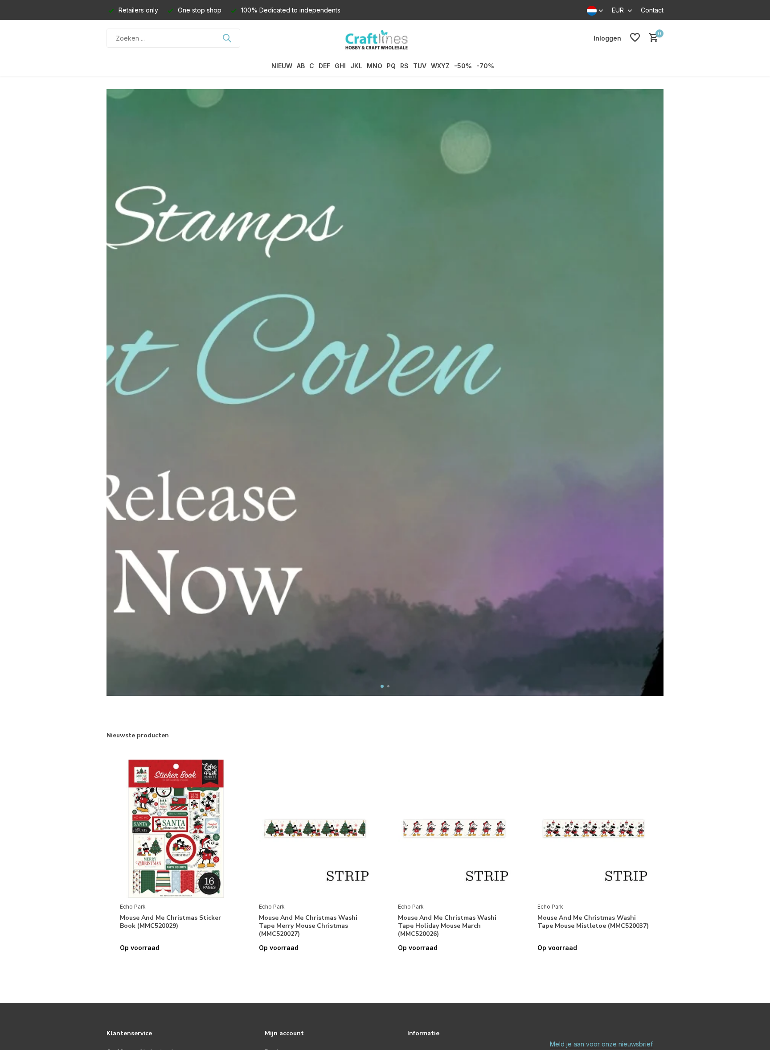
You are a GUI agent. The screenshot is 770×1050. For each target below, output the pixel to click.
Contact (652, 10)
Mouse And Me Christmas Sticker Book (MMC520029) (170, 922)
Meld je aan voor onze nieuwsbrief (601, 1044)
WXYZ (440, 66)
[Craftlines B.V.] (385, 38)
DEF (324, 66)
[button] (382, 686)
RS (404, 66)
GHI (340, 66)
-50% (463, 66)
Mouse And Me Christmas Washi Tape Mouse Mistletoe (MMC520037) (593, 922)
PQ (391, 66)
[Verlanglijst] (635, 38)
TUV (419, 66)
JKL (356, 66)
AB (301, 66)
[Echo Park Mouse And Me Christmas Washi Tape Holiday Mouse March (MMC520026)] (454, 829)
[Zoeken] (226, 37)
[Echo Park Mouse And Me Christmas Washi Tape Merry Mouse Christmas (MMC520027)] (315, 829)
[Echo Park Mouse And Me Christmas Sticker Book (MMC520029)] (176, 829)
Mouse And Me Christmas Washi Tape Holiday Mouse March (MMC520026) (447, 926)
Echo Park (133, 906)
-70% (485, 66)
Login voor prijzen (176, 966)
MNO (374, 66)
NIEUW (281, 66)
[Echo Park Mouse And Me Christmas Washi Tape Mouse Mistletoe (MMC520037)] (593, 829)
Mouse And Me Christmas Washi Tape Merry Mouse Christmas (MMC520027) (308, 926)
